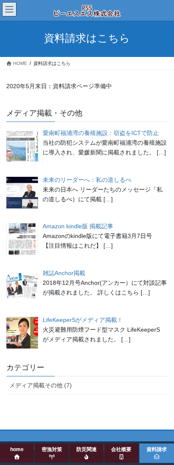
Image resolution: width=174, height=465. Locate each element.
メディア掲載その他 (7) (40, 385)
